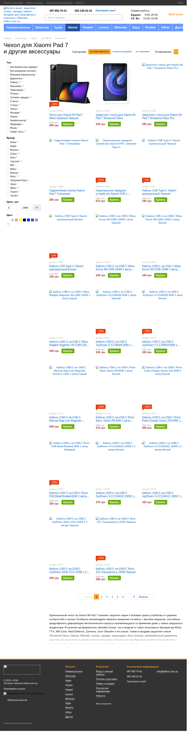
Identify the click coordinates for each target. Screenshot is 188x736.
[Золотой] (12, 220)
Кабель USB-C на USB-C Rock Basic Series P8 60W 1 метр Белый (115, 420)
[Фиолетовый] (32, 220)
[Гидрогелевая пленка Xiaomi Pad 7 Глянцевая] (69, 159)
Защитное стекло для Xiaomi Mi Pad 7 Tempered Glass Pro (162, 116)
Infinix (165, 27)
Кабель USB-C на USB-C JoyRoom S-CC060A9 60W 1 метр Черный (113, 345)
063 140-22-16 (83, 10)
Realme (150, 27)
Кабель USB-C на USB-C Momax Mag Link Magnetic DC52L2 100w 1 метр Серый (66, 420)
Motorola (121, 27)
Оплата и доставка (13, 3)
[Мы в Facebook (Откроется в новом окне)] (89, 2)
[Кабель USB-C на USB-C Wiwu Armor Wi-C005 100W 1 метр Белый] (162, 235)
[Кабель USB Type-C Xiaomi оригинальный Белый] (69, 235)
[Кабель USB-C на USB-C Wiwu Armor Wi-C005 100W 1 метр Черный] (116, 235)
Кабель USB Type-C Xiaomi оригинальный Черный (159, 192)
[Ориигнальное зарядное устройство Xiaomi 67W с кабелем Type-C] (116, 159)
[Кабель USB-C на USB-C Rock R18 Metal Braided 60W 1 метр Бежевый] (69, 462)
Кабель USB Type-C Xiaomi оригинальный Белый (66, 267)
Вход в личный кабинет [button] (104, 673)
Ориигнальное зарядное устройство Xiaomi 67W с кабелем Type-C (111, 193)
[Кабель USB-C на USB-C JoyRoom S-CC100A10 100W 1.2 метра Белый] (116, 462)
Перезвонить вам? (106, 10)
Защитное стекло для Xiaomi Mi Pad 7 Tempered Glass (115, 116)
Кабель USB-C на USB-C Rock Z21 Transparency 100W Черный (115, 570)
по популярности (99, 51)
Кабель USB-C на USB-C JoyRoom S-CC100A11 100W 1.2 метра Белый (162, 496)
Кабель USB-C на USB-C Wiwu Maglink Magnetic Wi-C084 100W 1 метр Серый (69, 345)
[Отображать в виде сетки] (176, 51)
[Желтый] (20, 220)
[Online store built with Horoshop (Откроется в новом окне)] (18, 726)
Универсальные (18, 27)
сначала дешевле (122, 51)
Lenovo (103, 27)
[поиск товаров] (119, 17)
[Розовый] (16, 220)
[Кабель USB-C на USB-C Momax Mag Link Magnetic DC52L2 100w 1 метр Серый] (69, 386)
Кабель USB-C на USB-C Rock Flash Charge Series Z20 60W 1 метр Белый (161, 420)
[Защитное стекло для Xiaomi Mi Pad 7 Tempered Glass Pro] (162, 83)
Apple (58, 27)
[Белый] (8, 224)
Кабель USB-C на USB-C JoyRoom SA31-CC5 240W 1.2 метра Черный (68, 572)
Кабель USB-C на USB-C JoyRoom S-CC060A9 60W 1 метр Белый (159, 345)
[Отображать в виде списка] (180, 51)
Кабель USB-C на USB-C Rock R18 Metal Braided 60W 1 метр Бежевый (68, 496)
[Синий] (28, 220)
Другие (180, 27)
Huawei (88, 27)
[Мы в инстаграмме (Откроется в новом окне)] (98, 2)
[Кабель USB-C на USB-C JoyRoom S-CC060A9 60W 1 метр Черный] (116, 310)
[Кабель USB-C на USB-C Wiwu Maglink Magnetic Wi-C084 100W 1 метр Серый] (69, 310)
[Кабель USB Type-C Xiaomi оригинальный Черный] (162, 159)
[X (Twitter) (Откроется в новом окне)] (93, 2)
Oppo (136, 27)
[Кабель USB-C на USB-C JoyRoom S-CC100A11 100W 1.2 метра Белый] (162, 462)
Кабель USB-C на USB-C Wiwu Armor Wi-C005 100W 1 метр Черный (115, 269)
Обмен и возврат (35, 3)
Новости (79, 3)
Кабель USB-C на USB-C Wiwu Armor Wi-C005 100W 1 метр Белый (161, 269)
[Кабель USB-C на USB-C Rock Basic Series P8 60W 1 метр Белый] (116, 386)
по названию (143, 51)
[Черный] (24, 220)
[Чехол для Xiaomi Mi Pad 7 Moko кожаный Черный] (69, 83)
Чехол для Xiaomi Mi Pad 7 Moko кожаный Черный (66, 116)
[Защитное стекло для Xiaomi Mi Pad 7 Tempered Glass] (116, 83)
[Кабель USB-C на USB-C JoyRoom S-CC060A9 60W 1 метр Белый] (162, 310)
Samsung (42, 27)
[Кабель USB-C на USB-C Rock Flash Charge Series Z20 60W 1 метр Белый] (162, 386)
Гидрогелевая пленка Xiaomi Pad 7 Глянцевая (67, 192)
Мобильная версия (17, 700)
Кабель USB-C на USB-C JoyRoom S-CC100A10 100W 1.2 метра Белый (116, 496)
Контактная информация (59, 3)
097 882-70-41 (58, 10)
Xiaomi (72, 27)
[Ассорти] (8, 220)
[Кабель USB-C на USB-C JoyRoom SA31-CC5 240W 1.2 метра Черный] (69, 537)
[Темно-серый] (36, 220)
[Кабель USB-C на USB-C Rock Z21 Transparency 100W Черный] (116, 537)
